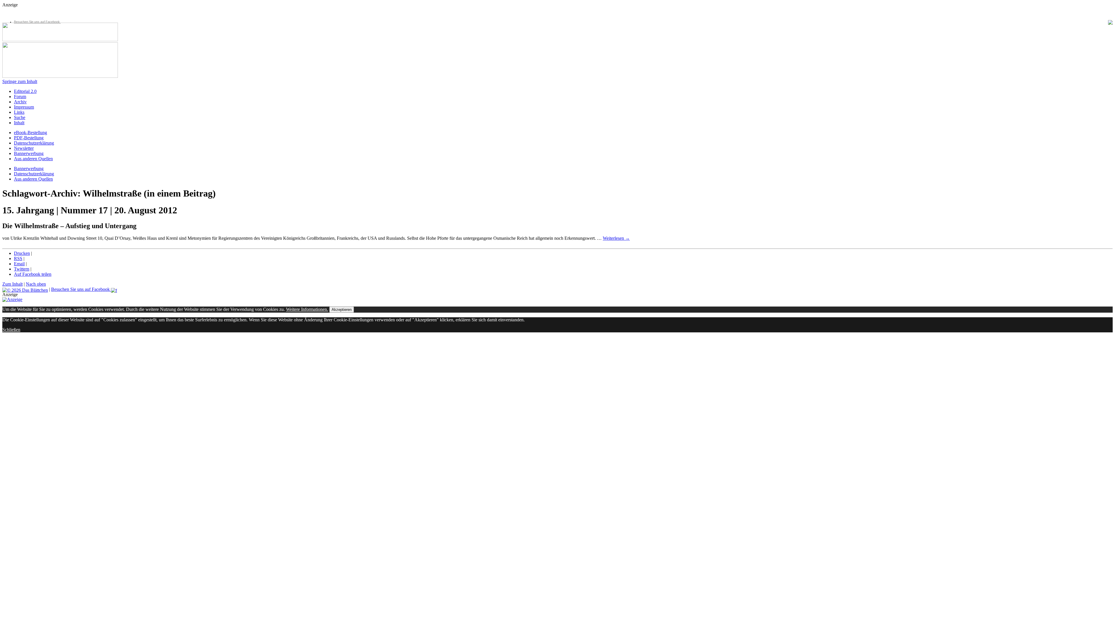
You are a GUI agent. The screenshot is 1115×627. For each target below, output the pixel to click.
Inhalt (19, 122)
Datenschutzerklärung (34, 142)
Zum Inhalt (12, 284)
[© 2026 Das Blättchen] (25, 289)
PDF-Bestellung (29, 137)
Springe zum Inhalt (19, 81)
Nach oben (36, 284)
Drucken (22, 253)
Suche (19, 117)
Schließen (11, 329)
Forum (20, 96)
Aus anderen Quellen (33, 158)
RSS (18, 258)
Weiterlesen (616, 238)
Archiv (20, 101)
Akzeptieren (342, 309)
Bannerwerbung (29, 153)
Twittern (21, 268)
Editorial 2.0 (25, 91)
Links (19, 112)
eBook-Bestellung (30, 132)
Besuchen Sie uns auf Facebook (37, 22)
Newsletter (24, 148)
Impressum (24, 107)
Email (19, 263)
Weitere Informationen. (307, 309)
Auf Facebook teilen (32, 274)
